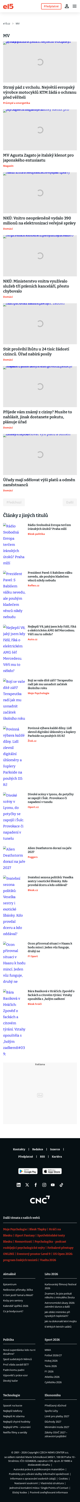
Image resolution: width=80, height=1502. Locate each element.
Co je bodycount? (13, 1311)
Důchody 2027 (53, 1421)
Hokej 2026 (51, 1360)
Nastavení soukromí (26, 1483)
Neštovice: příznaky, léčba (18, 1289)
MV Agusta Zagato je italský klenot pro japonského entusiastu (38, 158)
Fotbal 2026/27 (53, 1355)
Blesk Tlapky (37, 1229)
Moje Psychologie (15, 1229)
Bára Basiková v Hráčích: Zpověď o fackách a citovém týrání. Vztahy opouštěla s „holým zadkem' (51, 995)
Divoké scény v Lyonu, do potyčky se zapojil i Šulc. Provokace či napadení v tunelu (51, 798)
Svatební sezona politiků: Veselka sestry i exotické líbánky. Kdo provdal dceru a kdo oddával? (50, 881)
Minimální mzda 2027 (57, 1427)
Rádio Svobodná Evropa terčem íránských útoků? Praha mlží (49, 527)
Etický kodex (19, 1492)
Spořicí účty (51, 1411)
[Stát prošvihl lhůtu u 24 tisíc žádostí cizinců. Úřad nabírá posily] (40, 323)
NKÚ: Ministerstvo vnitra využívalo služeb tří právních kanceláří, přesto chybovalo (36, 286)
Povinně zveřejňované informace (49, 1492)
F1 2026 (49, 1371)
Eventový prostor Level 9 (33, 1254)
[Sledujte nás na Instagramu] (44, 1185)
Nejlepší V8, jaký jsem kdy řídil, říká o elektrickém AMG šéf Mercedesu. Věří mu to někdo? (52, 630)
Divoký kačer (10, 1380)
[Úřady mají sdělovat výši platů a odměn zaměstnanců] (40, 454)
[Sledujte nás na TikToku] (61, 1185)
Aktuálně (9, 1274)
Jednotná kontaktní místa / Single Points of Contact (39, 1487)
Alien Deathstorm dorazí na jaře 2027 (49, 850)
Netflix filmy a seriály (15, 1432)
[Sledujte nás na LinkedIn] (19, 1185)
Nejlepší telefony (12, 1411)
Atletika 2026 (52, 1377)
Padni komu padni (13, 1370)
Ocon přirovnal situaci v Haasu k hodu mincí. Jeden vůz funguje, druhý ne (50, 947)
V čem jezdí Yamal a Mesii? (18, 1295)
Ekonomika (53, 1395)
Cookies (63, 1478)
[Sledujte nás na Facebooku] (36, 1185)
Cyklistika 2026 (53, 1382)
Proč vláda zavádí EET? (16, 1364)
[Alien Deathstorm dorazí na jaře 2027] (14, 858)
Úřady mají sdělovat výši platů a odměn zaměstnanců (39, 482)
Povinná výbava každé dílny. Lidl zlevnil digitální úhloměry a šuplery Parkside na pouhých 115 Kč (52, 732)
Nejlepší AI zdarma (13, 1416)
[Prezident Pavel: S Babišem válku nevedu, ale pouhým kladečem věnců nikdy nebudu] (14, 595)
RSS (42, 1156)
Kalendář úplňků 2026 (15, 1306)
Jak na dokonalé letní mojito (61, 1321)
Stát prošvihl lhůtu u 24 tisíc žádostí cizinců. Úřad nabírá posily (36, 351)
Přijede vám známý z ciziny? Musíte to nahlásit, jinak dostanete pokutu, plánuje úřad (37, 417)
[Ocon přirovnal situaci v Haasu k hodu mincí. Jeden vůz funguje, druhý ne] (14, 963)
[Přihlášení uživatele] (67, 6)
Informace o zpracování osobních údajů (33, 1478)
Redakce (37, 1149)
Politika (8, 1339)
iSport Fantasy (25, 1235)
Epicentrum (10, 1284)
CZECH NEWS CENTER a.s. (54, 1452)
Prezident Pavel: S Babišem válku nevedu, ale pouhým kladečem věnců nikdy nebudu (50, 576)
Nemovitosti (23, 1241)
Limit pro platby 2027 (57, 1416)
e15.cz (6, 23)
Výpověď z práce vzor (15, 1375)
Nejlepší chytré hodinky (16, 1421)
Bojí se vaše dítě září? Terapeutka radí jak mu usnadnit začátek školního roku (50, 684)
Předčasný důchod (55, 1405)
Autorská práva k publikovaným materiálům (39, 1469)
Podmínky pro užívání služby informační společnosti (39, 1474)
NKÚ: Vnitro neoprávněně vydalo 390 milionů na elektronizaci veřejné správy (39, 220)
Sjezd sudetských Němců (17, 1359)
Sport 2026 (52, 1339)
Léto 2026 (51, 1274)
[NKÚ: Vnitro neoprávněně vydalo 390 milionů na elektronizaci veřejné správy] (40, 192)
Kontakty (19, 1149)
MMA (48, 1350)
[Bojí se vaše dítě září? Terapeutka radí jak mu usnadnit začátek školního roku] (14, 700)
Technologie (11, 1395)
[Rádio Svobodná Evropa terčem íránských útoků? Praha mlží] (14, 544)
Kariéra (57, 1156)
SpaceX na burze (12, 1405)
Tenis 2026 (51, 1366)
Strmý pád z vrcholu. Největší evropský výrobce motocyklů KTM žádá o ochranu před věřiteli (40, 92)
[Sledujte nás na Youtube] (53, 1185)
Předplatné (25, 1156)
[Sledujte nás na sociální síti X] (27, 1185)
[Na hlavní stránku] (8, 6)
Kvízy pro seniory (13, 1300)
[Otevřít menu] (74, 6)
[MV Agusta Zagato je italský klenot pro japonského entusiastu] (40, 129)
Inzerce (55, 1149)
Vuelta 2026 (48, 1260)
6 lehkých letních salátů (58, 1326)
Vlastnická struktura (52, 1483)
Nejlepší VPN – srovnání (16, 1427)
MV (18, 23)
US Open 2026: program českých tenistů (38, 1257)
